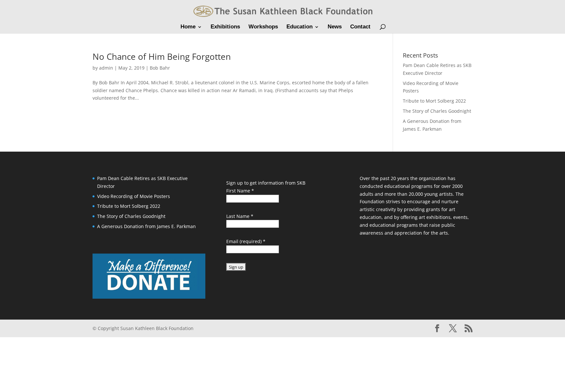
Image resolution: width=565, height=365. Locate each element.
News (335, 27)
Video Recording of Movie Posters (133, 196)
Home (188, 27)
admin (106, 68)
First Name (240, 191)
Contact (360, 27)
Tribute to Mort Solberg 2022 (434, 101)
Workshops (263, 27)
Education (299, 27)
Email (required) (245, 241)
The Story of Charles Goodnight (437, 111)
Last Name (239, 216)
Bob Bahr (160, 68)
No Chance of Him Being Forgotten (162, 56)
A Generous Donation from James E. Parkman (146, 226)
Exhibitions (225, 27)
